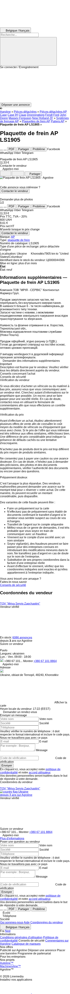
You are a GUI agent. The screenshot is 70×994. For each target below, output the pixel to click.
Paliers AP (57, 121)
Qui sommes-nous (11, 922)
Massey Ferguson (20, 118)
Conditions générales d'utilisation (21, 937)
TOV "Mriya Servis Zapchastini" (20, 603)
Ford (56, 114)
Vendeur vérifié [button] (9, 606)
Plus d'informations (12, 838)
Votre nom (45, 718)
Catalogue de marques (26, 943)
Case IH (13, 114)
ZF (51, 118)
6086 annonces (22, 637)
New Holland (40, 118)
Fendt (49, 114)
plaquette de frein (19, 240)
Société (44, 723)
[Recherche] (28, 51)
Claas (22, 114)
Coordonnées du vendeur (46, 922)
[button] (35, 86)
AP (13, 236)
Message (42, 750)
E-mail (43, 741)
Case (3, 114)
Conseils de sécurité (13, 585)
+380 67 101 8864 (45, 661)
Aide (27, 922)
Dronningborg (36, 114)
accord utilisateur (39, 772)
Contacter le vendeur (14, 191)
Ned (7, 930)
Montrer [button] (28, 661)
